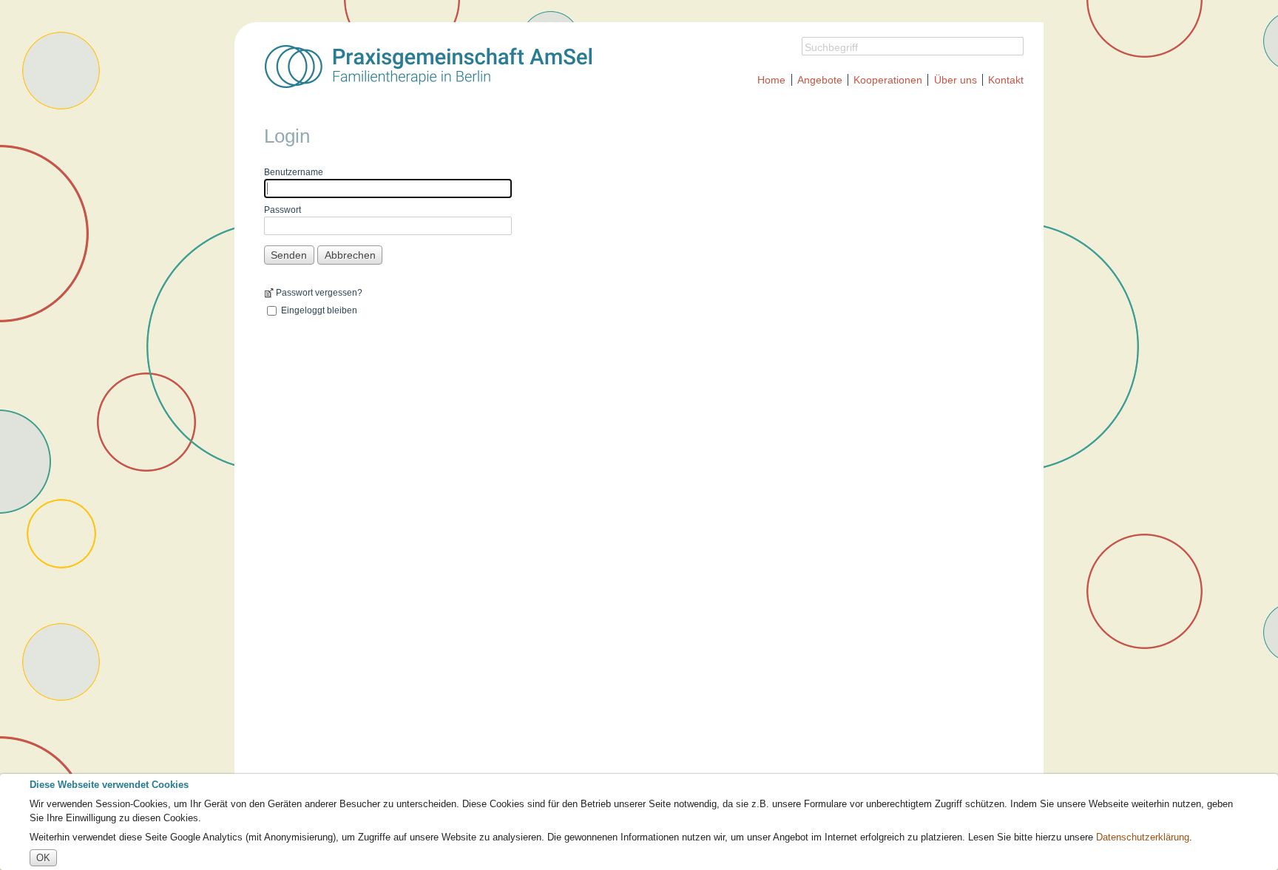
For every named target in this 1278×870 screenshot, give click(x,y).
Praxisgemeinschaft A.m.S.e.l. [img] (428, 66)
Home (771, 80)
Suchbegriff (831, 47)
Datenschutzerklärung (1142, 837)
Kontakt (1006, 80)
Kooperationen (887, 80)
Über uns (955, 80)
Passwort (282, 210)
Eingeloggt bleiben (319, 310)
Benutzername (293, 172)
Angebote (819, 80)
